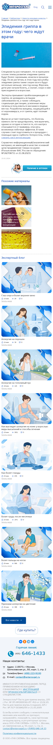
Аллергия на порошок (12, 339)
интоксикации (23, 138)
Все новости (14, 620)
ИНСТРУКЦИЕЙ (31, 689)
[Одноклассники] (24, 641)
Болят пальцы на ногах (13, 560)
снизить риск (8, 138)
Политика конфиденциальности (19, 733)
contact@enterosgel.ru (28, 677)
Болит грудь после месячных (16, 517)
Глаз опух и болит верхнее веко (18, 296)
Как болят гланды (10, 473)
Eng (35, 7)
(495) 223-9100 (32, 673)
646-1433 (33, 653)
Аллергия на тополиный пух (16, 383)
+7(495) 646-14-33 (36, 729)
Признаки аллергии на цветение (18, 604)
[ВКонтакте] (20, 641)
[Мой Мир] (32, 641)
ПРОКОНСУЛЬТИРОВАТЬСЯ (22, 692)
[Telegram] (28, 641)
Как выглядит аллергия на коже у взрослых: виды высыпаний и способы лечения (24, 428)
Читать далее (6, 301)
